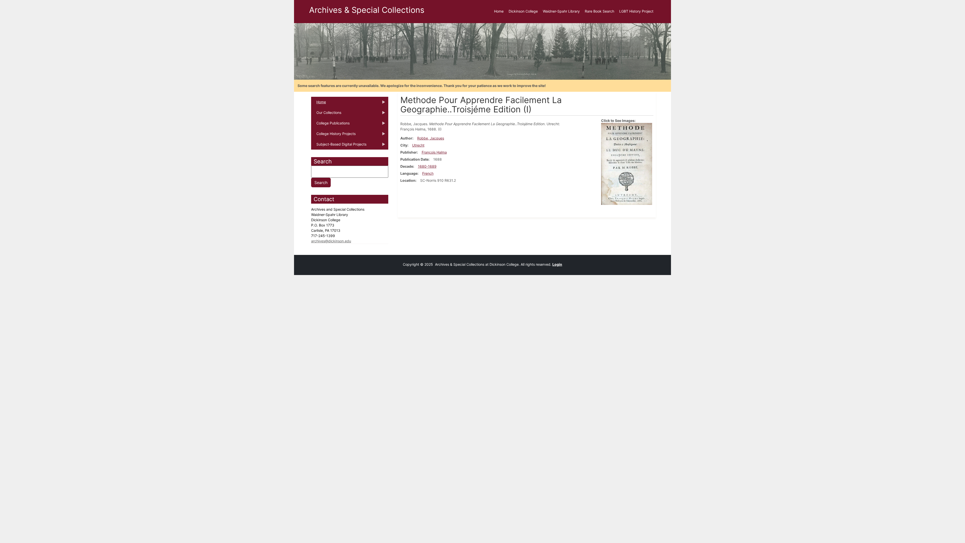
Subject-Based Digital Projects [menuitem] (338, 146)
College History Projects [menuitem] (333, 135)
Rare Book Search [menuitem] (599, 11)
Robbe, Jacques (430, 138)
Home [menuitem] (499, 11)
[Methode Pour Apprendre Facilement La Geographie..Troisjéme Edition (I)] (626, 163)
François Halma (434, 152)
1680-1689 (427, 166)
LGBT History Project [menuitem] (636, 11)
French (427, 173)
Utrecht (418, 145)
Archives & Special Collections (366, 10)
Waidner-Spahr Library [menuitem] (561, 11)
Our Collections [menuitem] (326, 114)
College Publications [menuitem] (330, 124)
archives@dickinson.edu (331, 241)
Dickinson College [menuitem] (523, 11)
